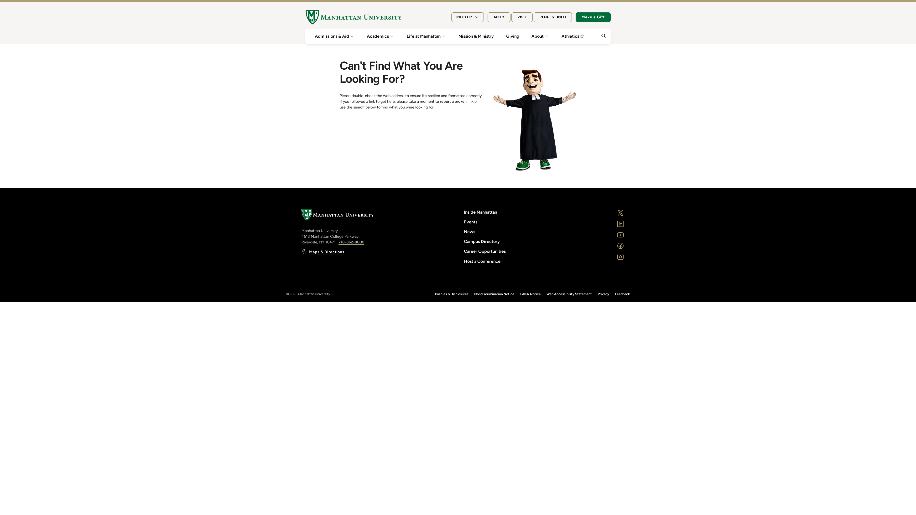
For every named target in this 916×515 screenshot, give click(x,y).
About (537, 36)
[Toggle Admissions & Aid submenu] (352, 36)
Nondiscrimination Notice (494, 294)
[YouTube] (620, 235)
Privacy (603, 294)
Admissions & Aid (332, 36)
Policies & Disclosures (451, 294)
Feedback (622, 294)
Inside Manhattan (480, 212)
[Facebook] (620, 246)
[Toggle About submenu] (546, 36)
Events (470, 222)
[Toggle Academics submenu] (392, 36)
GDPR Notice (530, 294)
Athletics (570, 36)
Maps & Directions (326, 252)
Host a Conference (482, 261)
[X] (620, 213)
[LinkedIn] (620, 224)
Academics (378, 36)
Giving (512, 36)
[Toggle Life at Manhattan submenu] (443, 36)
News (469, 231)
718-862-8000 (351, 242)
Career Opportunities (485, 251)
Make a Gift (593, 17)
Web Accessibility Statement (569, 294)
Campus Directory (482, 241)
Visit (522, 17)
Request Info (553, 17)
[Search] (603, 36)
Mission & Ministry (476, 36)
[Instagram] (620, 257)
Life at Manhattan (424, 36)
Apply (499, 17)
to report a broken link (454, 101)
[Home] (353, 17)
